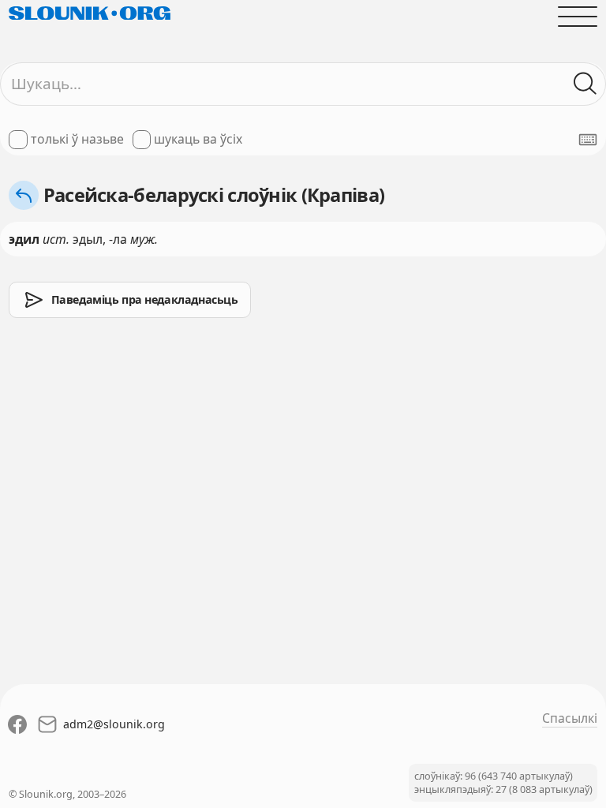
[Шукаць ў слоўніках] (585, 83)
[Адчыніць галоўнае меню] (577, 16)
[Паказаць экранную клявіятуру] (587, 139)
